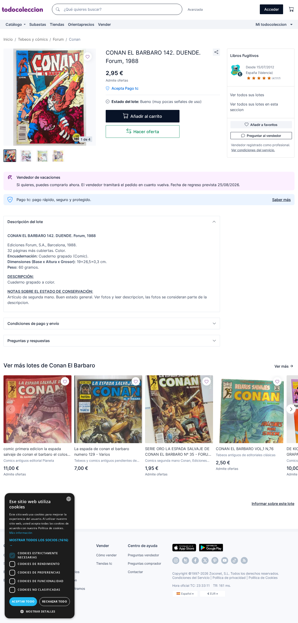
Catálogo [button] (14, 24)
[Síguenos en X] (205, 560)
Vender (104, 24)
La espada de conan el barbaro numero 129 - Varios (101, 451)
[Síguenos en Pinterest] (214, 560)
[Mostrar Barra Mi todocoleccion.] (291, 24)
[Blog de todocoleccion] (244, 560)
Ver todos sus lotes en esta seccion (254, 107)
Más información (20, 533)
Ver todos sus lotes (247, 94)
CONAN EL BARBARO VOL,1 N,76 (245, 448)
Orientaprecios (81, 24)
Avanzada (195, 9)
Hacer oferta (146, 131)
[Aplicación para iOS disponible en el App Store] (184, 547)
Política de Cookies (263, 578)
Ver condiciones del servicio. (253, 150)
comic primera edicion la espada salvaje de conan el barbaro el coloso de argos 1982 (36, 451)
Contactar (135, 572)
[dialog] (39, 555)
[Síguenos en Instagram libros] (185, 560)
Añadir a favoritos (264, 125)
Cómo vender (106, 555)
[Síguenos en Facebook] (195, 560)
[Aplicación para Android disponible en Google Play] (211, 547)
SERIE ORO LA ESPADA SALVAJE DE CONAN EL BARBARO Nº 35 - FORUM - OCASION (178, 451)
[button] (111, 221)
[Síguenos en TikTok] (234, 560)
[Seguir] (87, 56)
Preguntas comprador (144, 563)
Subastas (37, 24)
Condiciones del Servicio (191, 578)
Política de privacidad (229, 578)
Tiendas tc (104, 563)
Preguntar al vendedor (264, 136)
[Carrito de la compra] (291, 9)
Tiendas (57, 24)
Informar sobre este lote (273, 503)
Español (186, 593)
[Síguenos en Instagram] (175, 560)
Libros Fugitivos (244, 55)
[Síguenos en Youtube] (224, 560)
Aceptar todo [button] (23, 601)
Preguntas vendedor (143, 555)
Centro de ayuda (142, 545)
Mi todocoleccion (271, 24)
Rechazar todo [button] (54, 601)
